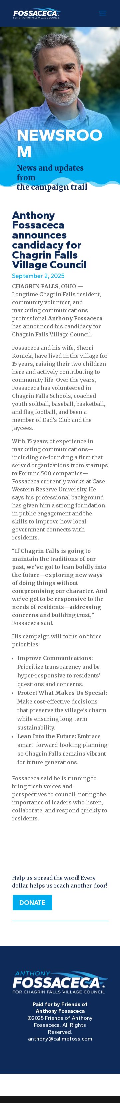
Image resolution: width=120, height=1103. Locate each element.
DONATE (32, 903)
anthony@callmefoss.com (60, 1039)
